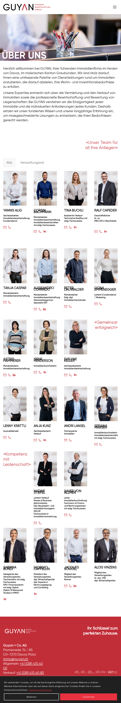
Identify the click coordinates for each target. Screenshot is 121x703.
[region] (60, 689)
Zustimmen (89, 697)
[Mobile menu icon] (115, 7)
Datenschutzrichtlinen (40, 690)
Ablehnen (31, 697)
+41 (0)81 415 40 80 (30, 673)
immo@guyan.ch (15, 659)
